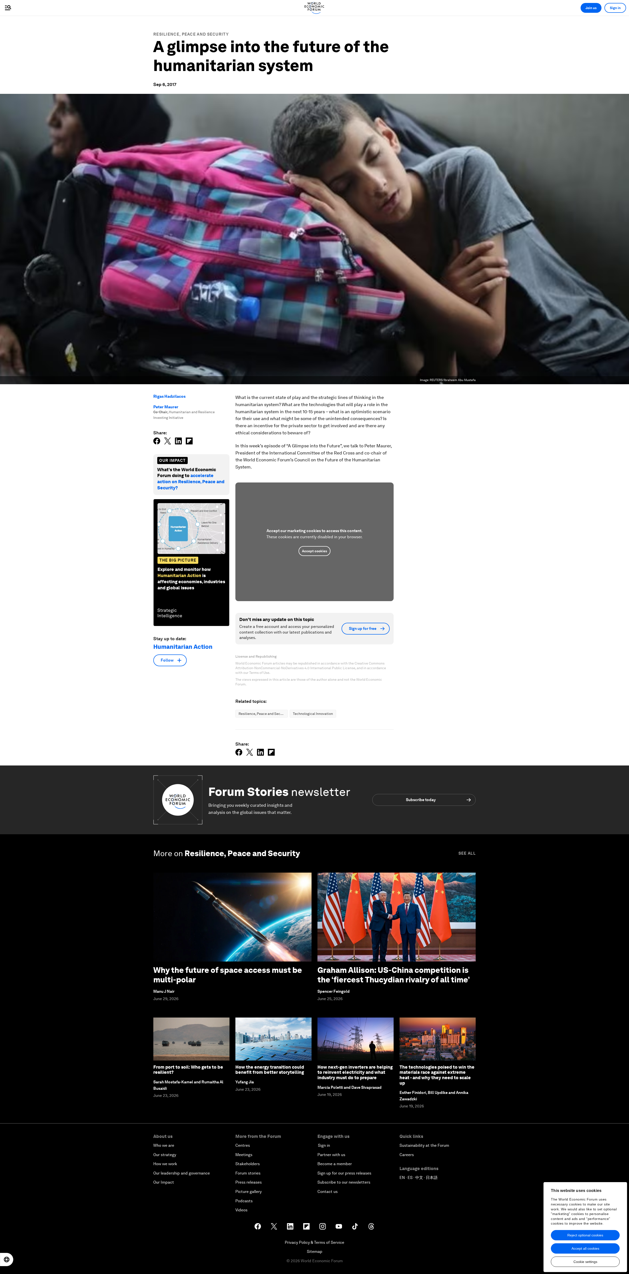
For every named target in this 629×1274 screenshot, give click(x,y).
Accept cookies (314, 551)
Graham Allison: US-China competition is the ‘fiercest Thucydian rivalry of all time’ (393, 974)
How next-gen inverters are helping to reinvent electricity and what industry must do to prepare (355, 1072)
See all (467, 853)
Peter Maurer (165, 407)
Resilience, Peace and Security (191, 34)
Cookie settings (585, 1262)
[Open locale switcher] (6, 1259)
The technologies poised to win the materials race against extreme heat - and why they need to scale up (437, 1075)
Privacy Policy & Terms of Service (314, 1242)
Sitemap (314, 1251)
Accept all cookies (585, 1248)
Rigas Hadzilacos (169, 396)
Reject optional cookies (585, 1235)
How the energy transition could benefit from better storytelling (269, 1069)
